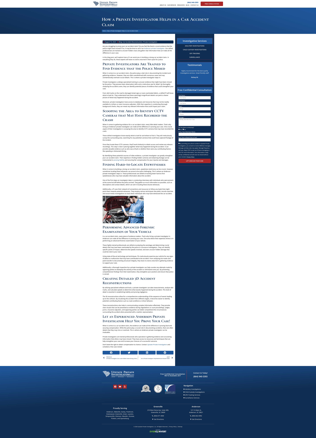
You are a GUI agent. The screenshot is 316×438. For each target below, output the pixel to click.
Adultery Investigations (194, 46)
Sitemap (180, 426)
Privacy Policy (173, 426)
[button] (111, 352)
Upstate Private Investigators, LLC (147, 426)
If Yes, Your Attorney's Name (186, 132)
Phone (180, 112)
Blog (187, 5)
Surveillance (194, 57)
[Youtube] (120, 387)
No (185, 129)
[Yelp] (125, 387)
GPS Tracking (195, 53)
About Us (163, 5)
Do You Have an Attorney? (186, 127)
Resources (181, 5)
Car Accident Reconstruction (132, 42)
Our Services (171, 5)
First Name (181, 95)
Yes (181, 129)
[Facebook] (115, 387)
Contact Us (194, 5)
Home (104, 31)
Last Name (181, 101)
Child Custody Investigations (194, 50)
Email (180, 106)
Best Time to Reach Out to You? (187, 137)
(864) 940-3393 (192, 2)
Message (181, 117)
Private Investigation (150, 42)
